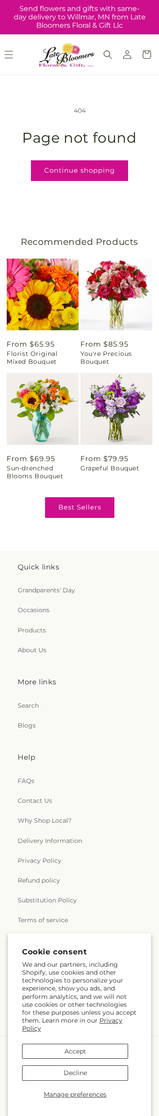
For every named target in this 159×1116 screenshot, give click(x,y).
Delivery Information (50, 841)
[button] (107, 54)
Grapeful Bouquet (110, 468)
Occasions (33, 610)
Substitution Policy (47, 900)
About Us (32, 650)
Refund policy (39, 880)
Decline (75, 1073)
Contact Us (35, 801)
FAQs (26, 781)
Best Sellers (79, 507)
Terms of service (43, 920)
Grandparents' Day (46, 590)
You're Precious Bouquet (106, 358)
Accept (75, 1051)
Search (28, 706)
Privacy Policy (39, 861)
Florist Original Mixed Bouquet (32, 358)
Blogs (27, 725)
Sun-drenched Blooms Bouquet (35, 472)
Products (32, 630)
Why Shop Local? (45, 820)
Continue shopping (79, 170)
